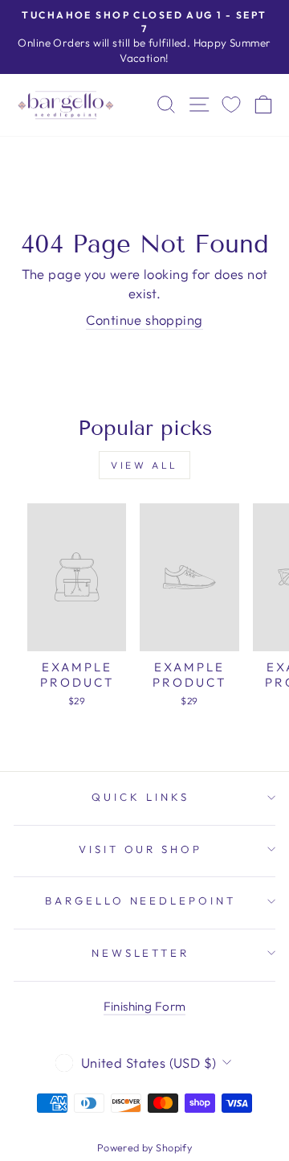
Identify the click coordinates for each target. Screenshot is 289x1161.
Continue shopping (144, 319)
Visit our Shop (141, 849)
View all (144, 465)
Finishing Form (145, 1006)
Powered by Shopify (144, 1147)
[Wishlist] (231, 105)
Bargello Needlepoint (141, 900)
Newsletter (141, 952)
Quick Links (140, 796)
